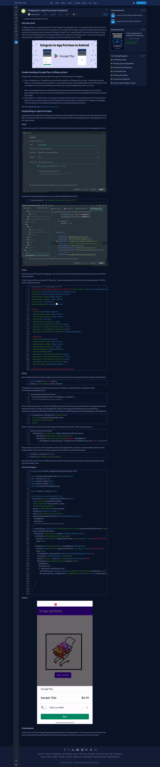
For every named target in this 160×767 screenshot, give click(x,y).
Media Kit (69, 754)
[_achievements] (16, 25)
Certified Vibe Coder (119, 71)
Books (84, 3)
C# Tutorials (83, 754)
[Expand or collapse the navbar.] (16, 7)
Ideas (97, 754)
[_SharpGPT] (16, 38)
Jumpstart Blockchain (99, 757)
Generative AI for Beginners (121, 79)
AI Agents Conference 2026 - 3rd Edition (128, 21)
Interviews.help (87, 757)
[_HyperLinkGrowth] (15, 42)
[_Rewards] (16, 35)
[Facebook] (65, 749)
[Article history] (44, 14)
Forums (70, 3)
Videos (63, 3)
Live (90, 3)
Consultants (91, 754)
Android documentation (49, 107)
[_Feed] (16, 11)
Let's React (69, 757)
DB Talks (62, 757)
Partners (75, 754)
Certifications (117, 754)
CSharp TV (55, 757)
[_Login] (16, 764)
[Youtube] (77, 749)
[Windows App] (82, 749)
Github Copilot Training (120, 75)
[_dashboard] (16, 14)
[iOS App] (91, 749)
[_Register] (16, 761)
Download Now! (131, 42)
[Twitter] (69, 749)
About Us (41, 754)
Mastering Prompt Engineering (122, 67)
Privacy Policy (56, 754)
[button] (67, 14)
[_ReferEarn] (16, 31)
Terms (64, 754)
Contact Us (48, 754)
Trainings (77, 3)
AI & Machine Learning (119, 59)
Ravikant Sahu (35, 14)
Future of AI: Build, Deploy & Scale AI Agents (129, 15)
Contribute (141, 3)
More (95, 3)
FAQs (110, 754)
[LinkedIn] (73, 749)
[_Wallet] (16, 18)
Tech (51, 3)
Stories (49, 757)
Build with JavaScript (113, 757)
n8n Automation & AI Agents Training (124, 83)
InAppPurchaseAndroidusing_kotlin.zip (36, 19)
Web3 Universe (77, 757)
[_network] (16, 28)
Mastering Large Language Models (123, 63)
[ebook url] (117, 49)
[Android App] (86, 749)
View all (143, 10)
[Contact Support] (95, 749)
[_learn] (16, 21)
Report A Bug (104, 754)
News (57, 3)
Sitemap (43, 757)
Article (105, 14)
